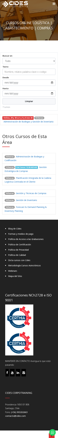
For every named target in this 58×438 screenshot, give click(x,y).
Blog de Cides (14, 228)
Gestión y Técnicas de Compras (31, 193)
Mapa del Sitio (15, 276)
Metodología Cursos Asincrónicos (24, 265)
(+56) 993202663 (19, 412)
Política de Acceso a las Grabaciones (26, 239)
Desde (6, 77)
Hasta (5, 88)
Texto (5, 67)
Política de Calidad (17, 255)
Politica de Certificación (19, 244)
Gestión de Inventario (26, 200)
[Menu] (53, 3)
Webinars (12, 270)
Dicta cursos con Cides (19, 260)
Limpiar (29, 101)
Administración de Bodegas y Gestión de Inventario (29, 121)
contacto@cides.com (15, 415)
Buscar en (7, 56)
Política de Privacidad (18, 249)
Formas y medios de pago (20, 233)
